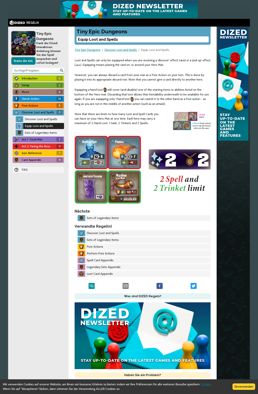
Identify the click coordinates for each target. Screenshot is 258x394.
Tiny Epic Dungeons (44, 36)
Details (205, 384)
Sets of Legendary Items (41, 132)
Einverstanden (243, 386)
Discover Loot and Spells (41, 119)
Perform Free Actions (101, 253)
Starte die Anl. (23, 61)
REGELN (32, 23)
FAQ (25, 169)
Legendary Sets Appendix (104, 267)
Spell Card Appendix (100, 260)
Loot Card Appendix (100, 274)
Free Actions (95, 246)
